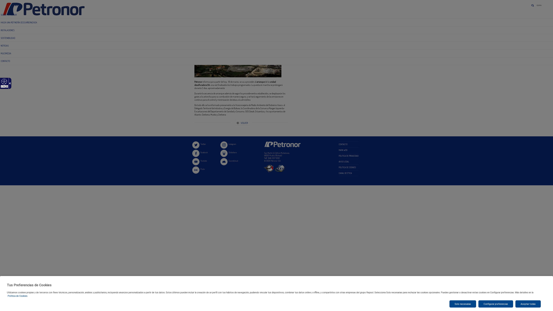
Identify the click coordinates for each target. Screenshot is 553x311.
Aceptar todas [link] (528, 304)
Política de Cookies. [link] (18, 296)
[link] (3, 81)
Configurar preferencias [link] (496, 304)
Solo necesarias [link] (463, 304)
